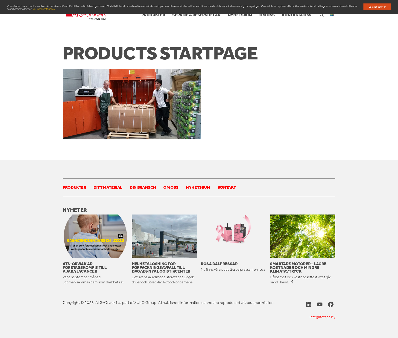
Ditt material (108, 187)
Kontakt (227, 187)
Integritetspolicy (322, 317)
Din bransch (143, 187)
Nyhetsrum (198, 187)
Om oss (171, 187)
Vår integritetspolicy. (44, 9)
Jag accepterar (377, 7)
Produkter (74, 187)
